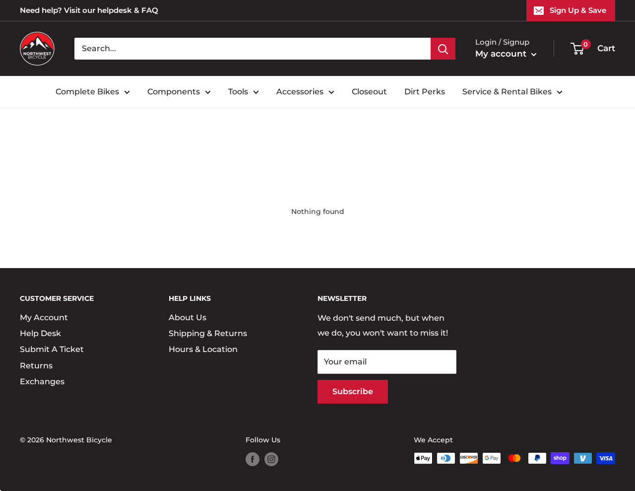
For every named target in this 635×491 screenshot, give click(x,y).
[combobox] (252, 49)
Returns (36, 365)
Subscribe (352, 391)
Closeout (369, 91)
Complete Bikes (87, 91)
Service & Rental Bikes (507, 91)
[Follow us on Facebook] (252, 459)
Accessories (299, 91)
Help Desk (40, 333)
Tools (238, 91)
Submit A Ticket (52, 349)
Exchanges (42, 381)
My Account (44, 317)
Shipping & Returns (208, 333)
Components (173, 91)
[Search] (443, 49)
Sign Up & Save (578, 10)
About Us (187, 317)
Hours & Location (203, 349)
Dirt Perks (424, 91)
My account (502, 54)
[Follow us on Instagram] (271, 459)
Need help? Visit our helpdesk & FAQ (89, 10)
